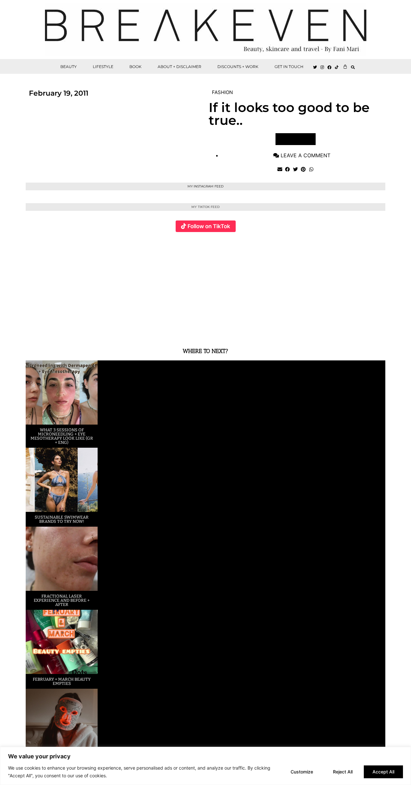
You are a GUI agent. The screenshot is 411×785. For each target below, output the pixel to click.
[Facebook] (329, 67)
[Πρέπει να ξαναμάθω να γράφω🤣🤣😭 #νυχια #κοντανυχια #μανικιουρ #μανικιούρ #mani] (355, 286)
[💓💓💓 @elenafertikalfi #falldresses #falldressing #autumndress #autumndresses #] (175, 286)
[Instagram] (322, 67)
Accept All (383, 771)
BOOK (135, 66)
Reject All (343, 771)
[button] (353, 67)
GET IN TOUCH (289, 66)
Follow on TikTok (209, 226)
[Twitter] (315, 67)
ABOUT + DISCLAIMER (179, 66)
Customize (302, 771)
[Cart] (345, 66)
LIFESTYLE (103, 66)
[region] (205, 766)
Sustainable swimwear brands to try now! (62, 519)
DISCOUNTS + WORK (237, 66)
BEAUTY (68, 66)
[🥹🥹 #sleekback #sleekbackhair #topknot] (295, 286)
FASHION (222, 92)
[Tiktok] (336, 67)
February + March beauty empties (62, 681)
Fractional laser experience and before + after (62, 600)
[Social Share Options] (32, 330)
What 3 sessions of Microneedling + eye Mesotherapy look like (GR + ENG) (62, 436)
